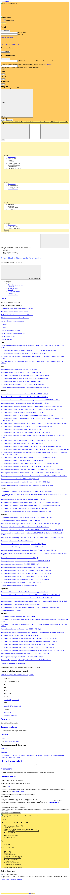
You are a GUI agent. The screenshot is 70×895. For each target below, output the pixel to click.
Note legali (7, 853)
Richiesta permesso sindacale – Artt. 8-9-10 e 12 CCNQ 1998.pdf (20, 479)
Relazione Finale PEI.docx (8, 336)
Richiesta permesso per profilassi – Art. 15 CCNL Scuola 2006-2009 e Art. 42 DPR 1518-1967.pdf (29, 463)
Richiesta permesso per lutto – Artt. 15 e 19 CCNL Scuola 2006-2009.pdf (22, 443)
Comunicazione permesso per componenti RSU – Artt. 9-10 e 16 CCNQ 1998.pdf (24, 394)
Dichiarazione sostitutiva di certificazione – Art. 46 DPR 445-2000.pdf (21, 629)
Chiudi (3, 74)
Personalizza (4, 794)
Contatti (10, 290)
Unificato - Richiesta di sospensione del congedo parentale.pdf (19, 585)
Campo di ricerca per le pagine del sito (12, 247)
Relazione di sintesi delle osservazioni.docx (13, 333)
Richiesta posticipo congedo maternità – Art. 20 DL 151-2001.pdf (19, 564)
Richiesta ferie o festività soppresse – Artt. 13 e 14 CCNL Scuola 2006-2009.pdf (24, 353)
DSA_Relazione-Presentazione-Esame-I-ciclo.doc (15, 318)
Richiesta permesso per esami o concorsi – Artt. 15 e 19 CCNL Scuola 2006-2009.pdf (25, 432)
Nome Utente (22, 32)
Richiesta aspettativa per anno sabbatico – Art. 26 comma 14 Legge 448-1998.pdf (24, 592)
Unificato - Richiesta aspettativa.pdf (11, 610)
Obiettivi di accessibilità (11, 859)
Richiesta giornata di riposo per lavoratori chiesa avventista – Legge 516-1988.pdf (24, 378)
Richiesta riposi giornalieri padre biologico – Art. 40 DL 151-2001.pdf (21, 582)
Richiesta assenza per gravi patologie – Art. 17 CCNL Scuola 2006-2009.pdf (23, 499)
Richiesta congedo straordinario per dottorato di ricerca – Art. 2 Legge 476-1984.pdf (25, 375)
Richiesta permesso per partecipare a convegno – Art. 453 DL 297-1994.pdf (22, 460)
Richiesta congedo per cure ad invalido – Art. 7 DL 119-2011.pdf (19, 635)
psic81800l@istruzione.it (11, 700)
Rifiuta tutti (15, 794)
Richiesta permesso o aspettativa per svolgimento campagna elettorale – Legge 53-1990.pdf (27, 415)
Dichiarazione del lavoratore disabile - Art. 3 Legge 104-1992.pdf (19, 616)
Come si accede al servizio (15, 285)
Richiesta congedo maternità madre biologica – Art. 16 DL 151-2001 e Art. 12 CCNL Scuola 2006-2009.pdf (32, 530)
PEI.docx (3, 327)
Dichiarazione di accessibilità (12, 858)
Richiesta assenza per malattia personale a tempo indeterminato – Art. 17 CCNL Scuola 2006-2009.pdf (30, 505)
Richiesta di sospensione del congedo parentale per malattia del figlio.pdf (21, 547)
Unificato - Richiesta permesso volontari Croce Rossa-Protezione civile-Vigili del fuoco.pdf (27, 485)
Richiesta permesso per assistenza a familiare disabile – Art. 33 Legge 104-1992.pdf (25, 653)
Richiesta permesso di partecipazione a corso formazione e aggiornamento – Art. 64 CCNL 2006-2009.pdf (31, 406)
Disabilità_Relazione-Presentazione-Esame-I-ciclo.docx (17, 315)
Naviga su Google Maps (11, 715)
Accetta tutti (28, 794)
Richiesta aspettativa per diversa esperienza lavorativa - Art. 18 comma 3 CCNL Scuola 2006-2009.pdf (30, 595)
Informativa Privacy (10, 854)
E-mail (20, 60)
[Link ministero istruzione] (9, 3)
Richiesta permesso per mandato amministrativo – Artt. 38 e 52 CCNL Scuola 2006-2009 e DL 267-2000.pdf (32, 446)
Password (21, 34)
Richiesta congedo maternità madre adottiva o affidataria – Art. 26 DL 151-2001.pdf (25, 527)
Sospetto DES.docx (6, 339)
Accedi (3, 23)
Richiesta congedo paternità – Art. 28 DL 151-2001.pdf (17, 541)
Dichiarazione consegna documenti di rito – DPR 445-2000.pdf (19, 369)
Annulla (3, 120)
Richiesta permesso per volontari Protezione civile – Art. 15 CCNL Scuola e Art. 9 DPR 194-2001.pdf (30, 472)
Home (6, 249)
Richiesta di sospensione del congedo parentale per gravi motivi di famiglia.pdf (23, 544)
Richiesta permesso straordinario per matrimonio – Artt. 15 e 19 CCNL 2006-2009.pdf (25, 482)
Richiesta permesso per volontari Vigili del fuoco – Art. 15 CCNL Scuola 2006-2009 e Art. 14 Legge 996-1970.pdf (34, 476)
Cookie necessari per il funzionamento (12, 807)
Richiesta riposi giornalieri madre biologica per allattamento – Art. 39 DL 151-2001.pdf (26, 570)
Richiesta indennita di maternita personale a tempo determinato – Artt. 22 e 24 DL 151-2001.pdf (28, 550)
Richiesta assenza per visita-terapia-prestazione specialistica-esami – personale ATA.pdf (26, 511)
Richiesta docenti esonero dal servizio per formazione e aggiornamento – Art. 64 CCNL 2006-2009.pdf (30, 400)
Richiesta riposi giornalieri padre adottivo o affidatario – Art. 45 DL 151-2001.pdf (24, 576)
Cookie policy (8, 851)
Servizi (6, 250)
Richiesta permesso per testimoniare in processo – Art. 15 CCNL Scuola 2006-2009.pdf (26, 466)
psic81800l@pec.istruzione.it (12, 706)
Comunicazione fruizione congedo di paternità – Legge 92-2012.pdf (20, 520)
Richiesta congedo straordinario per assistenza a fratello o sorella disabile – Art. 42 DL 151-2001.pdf (29, 641)
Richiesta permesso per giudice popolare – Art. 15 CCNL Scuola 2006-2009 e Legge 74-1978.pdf (29, 440)
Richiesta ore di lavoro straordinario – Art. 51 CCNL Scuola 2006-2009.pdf (22, 384)
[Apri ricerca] (54, 131)
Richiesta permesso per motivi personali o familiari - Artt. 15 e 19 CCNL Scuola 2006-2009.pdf (28, 457)
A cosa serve (11, 293)
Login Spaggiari (47, 64)
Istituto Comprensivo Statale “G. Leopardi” (17, 675)
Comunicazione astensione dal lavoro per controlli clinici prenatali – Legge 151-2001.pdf (26, 517)
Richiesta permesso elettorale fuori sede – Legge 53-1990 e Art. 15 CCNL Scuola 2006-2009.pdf (29, 409)
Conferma (9, 120)
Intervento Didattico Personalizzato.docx (12, 321)
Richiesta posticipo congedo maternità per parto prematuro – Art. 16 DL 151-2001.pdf (25, 561)
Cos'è (9, 283)
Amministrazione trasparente (12, 864)
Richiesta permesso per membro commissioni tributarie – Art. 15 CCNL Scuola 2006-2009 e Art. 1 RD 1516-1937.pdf (35, 449)
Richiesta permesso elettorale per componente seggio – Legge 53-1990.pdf (22, 412)
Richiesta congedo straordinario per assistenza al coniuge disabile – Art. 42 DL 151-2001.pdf (27, 647)
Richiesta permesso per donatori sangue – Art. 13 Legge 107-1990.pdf (21, 429)
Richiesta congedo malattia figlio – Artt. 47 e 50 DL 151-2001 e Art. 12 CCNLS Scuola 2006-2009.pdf (30, 523)
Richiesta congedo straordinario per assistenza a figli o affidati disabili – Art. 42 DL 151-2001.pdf (29, 638)
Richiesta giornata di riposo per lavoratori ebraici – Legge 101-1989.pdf (21, 381)
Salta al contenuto (6, 1)
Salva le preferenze (15, 812)
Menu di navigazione (34, 278)
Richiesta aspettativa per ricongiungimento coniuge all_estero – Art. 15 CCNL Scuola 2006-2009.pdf (30, 607)
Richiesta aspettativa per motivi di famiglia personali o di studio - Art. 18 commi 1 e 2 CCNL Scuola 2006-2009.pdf (34, 601)
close (2, 139)
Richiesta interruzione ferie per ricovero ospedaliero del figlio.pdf (19, 558)
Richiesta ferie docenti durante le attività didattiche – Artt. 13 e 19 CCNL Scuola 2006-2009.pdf (28, 350)
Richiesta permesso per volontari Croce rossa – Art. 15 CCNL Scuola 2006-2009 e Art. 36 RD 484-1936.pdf (32, 469)
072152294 (7, 712)
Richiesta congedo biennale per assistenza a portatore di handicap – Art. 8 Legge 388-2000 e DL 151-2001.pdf (32, 632)
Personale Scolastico (10, 252)
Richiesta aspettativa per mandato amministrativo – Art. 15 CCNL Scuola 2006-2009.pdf (26, 598)
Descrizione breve (13, 295)
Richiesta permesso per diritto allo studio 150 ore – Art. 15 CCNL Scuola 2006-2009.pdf (26, 426)
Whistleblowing (8, 861)
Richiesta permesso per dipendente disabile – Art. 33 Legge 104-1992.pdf (22, 657)
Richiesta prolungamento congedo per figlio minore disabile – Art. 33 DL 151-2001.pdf (26, 660)
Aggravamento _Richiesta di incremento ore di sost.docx (17, 308)
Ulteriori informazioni (14, 291)
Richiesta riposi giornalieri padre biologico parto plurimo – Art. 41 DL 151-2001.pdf (25, 579)
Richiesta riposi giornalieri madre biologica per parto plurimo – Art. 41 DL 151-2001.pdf (26, 573)
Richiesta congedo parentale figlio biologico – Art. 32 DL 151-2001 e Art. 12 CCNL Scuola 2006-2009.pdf (32, 537)
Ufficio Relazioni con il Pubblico (13, 856)
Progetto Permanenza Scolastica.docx (11, 330)
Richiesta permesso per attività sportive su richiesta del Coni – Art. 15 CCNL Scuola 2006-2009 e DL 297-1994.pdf (34, 423)
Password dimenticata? (7, 37)
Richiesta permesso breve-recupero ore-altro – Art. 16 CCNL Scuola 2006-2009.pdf (25, 403)
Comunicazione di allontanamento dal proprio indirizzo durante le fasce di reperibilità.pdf (26, 491)
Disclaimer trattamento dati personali (11, 879)
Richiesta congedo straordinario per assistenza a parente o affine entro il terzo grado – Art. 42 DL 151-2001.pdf (33, 650)
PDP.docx (3, 324)
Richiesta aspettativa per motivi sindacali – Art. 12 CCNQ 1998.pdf (20, 604)
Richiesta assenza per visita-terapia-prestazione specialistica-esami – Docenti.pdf (24, 508)
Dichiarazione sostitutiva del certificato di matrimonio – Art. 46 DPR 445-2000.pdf (24, 397)
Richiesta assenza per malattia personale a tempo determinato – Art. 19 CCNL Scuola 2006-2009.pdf (30, 502)
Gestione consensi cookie (11, 863)
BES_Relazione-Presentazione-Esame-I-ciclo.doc (15, 312)
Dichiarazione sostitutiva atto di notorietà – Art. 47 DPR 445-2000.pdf (21, 372)
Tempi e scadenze (13, 288)
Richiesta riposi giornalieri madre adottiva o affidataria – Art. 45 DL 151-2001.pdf (24, 567)
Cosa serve (11, 286)
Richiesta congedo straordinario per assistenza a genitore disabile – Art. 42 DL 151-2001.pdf (27, 644)
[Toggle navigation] (15, 131)
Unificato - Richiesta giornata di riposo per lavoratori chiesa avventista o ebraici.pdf (25, 387)
